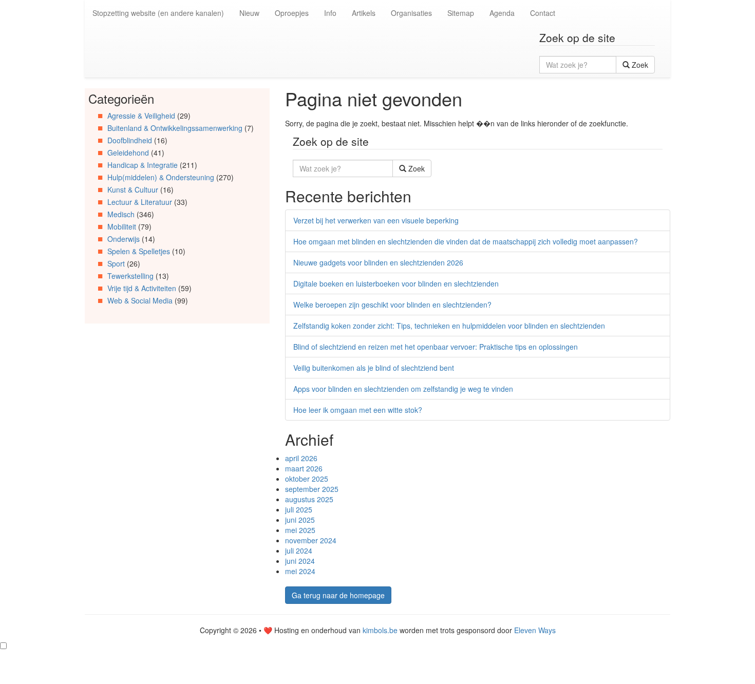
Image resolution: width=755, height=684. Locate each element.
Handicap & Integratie (142, 165)
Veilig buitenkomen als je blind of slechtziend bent (373, 368)
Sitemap (460, 13)
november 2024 (310, 540)
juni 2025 (300, 520)
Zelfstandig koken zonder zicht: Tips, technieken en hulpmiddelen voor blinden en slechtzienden (449, 325)
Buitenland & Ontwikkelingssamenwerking (174, 128)
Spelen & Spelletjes (138, 251)
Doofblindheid (129, 140)
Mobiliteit (121, 226)
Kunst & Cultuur (132, 189)
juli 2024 (298, 550)
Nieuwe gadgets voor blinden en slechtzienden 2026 (378, 262)
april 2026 (301, 458)
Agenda (502, 13)
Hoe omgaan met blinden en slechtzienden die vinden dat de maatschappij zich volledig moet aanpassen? (465, 241)
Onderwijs (123, 239)
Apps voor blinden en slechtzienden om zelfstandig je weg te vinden (403, 389)
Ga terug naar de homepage (338, 595)
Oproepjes (292, 13)
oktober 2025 (306, 478)
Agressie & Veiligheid (141, 115)
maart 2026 (304, 468)
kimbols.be (380, 630)
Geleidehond (128, 152)
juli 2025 (298, 509)
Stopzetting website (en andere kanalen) (158, 13)
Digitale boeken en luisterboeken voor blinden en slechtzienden (396, 283)
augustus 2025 (309, 499)
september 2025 (311, 489)
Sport (116, 263)
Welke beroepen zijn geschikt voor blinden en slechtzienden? (392, 304)
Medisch (121, 214)
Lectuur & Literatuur (139, 202)
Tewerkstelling (130, 276)
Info (330, 13)
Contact (542, 13)
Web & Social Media (140, 300)
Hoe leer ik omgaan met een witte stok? (357, 410)
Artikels (363, 13)
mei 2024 (300, 571)
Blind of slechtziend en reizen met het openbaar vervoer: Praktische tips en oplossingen (435, 346)
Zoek (639, 65)
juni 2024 (300, 561)
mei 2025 (300, 530)
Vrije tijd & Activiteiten (141, 288)
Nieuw (249, 13)
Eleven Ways (535, 630)
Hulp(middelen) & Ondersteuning (160, 177)
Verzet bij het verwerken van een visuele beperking (376, 220)
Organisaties (411, 13)
